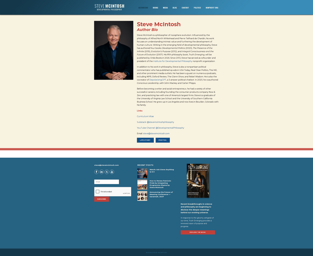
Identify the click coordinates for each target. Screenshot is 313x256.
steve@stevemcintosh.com (156, 133)
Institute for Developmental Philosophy (172, 61)
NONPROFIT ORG (212, 7)
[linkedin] (101, 172)
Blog (175, 7)
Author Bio (143, 7)
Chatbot (185, 7)
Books (155, 7)
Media (165, 7)
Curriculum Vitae (145, 116)
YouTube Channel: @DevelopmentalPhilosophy (160, 128)
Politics (197, 7)
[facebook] (96, 172)
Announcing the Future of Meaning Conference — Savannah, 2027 (161, 194)
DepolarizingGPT (157, 80)
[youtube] (112, 172)
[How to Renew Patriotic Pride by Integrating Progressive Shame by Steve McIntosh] (142, 184)
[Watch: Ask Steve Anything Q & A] (142, 173)
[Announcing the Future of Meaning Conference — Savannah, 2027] (142, 196)
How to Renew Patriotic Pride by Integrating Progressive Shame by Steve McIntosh (160, 184)
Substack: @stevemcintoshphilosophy (155, 122)
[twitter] (107, 172)
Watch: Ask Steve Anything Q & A (162, 171)
